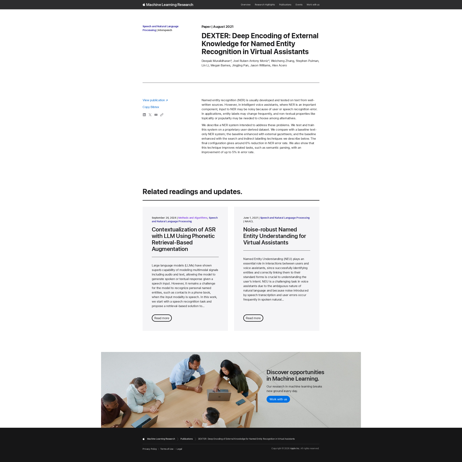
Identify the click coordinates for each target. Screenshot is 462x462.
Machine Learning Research (169, 5)
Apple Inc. (295, 448)
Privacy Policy (150, 449)
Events (299, 4)
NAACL (249, 221)
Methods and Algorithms (192, 217)
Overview (245, 4)
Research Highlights (265, 4)
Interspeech (165, 30)
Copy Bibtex (151, 107)
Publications (285, 4)
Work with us (313, 4)
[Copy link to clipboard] (162, 115)
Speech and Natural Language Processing (285, 217)
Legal (179, 449)
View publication (154, 100)
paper (206, 27)
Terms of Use (166, 449)
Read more (161, 318)
